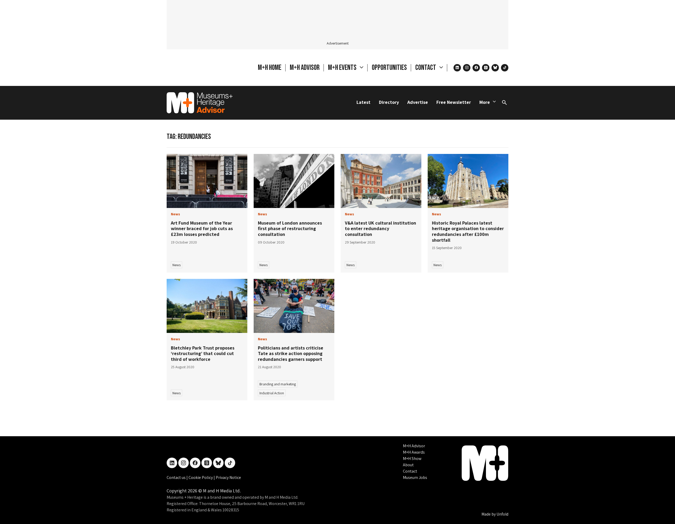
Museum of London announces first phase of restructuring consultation (290, 228)
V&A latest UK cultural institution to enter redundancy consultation (380, 228)
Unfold (502, 514)
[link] (207, 181)
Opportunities (389, 67)
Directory (389, 102)
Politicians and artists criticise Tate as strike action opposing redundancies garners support (290, 353)
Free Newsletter (453, 102)
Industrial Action (271, 393)
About (408, 465)
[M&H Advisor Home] (200, 102)
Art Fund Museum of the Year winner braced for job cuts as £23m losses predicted (202, 228)
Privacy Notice (228, 477)
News (176, 265)
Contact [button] (426, 67)
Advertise (417, 102)
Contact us (176, 477)
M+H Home (269, 67)
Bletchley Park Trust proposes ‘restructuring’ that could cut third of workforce (202, 353)
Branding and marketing (277, 384)
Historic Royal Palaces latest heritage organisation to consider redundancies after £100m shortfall (468, 231)
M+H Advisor (305, 67)
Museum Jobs (415, 477)
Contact (410, 471)
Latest (363, 102)
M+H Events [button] (343, 67)
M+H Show (412, 458)
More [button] (484, 102)
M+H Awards (414, 452)
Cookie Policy (201, 477)
